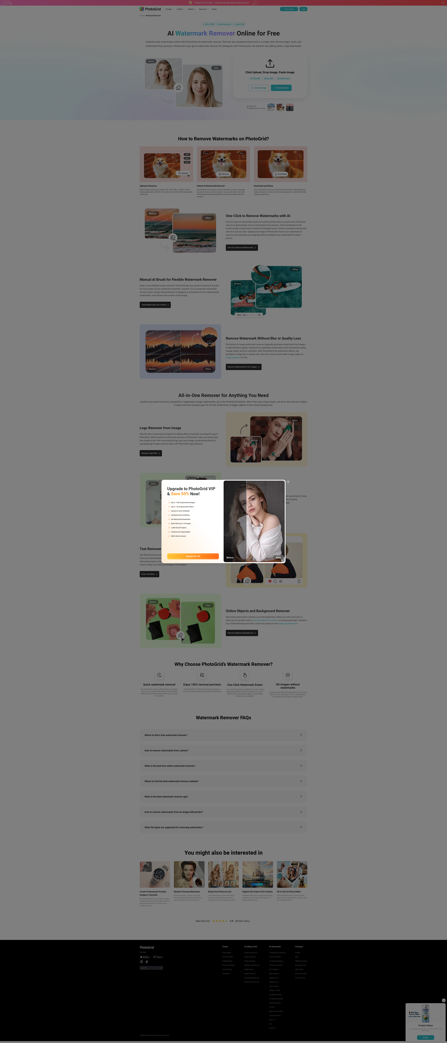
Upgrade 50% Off (193, 556)
